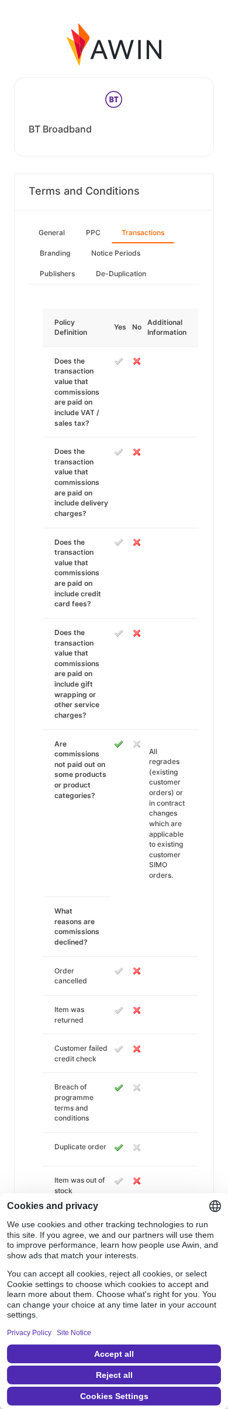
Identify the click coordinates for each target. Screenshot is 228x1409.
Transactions (143, 232)
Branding (55, 253)
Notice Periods (115, 253)
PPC (93, 232)
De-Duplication (121, 273)
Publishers (57, 273)
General (52, 232)
